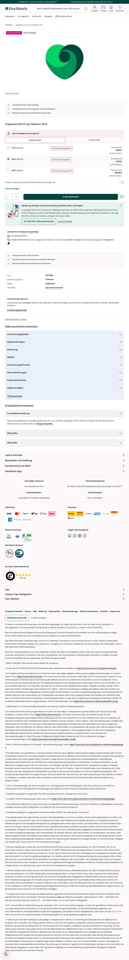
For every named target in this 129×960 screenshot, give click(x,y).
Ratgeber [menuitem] (48, 16)
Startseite (8, 25)
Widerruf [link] (43, 611)
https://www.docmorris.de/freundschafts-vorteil (96, 701)
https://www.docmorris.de (29, 677)
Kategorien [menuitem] (9, 16)
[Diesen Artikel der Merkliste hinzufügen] (122, 197)
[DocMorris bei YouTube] (85, 536)
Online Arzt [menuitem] (36, 16)
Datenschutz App (70, 611)
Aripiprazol (50, 283)
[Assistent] (6, 954)
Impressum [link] (115, 611)
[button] (39, 221)
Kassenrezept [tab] (35, 140)
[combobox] (62, 8)
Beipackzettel (16, 396)
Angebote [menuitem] (25, 16)
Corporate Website (14, 611)
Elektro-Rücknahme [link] (89, 611)
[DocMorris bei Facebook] (75, 536)
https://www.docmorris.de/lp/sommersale (96, 668)
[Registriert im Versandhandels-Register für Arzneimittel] (27, 538)
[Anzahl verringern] (7, 196)
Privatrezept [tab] (94, 140)
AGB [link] (35, 611)
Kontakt (104, 611)
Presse (28, 611)
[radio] (8, 147)
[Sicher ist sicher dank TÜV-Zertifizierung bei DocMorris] (9, 536)
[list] (64, 61)
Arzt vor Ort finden (65, 221)
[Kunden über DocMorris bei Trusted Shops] (19, 576)
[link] (9, 553)
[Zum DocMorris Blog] (70, 536)
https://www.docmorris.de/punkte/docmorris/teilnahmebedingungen (83, 799)
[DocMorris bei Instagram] (80, 536)
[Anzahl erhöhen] (16, 196)
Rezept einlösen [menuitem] (65, 16)
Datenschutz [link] (54, 611)
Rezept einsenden (45, 424)
